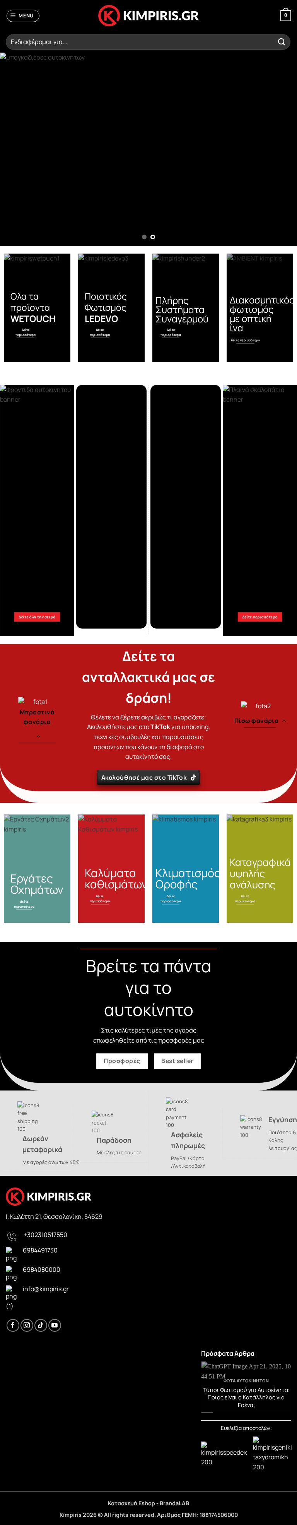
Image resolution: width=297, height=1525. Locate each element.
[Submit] (282, 41)
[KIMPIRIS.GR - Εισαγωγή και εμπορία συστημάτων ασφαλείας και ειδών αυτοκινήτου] (148, 16)
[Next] (281, 149)
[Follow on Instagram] (26, 1325)
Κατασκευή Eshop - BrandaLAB (148, 1503)
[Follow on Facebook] (13, 1325)
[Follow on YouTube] (54, 1325)
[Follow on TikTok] (40, 1325)
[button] (23, 16)
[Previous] (16, 149)
